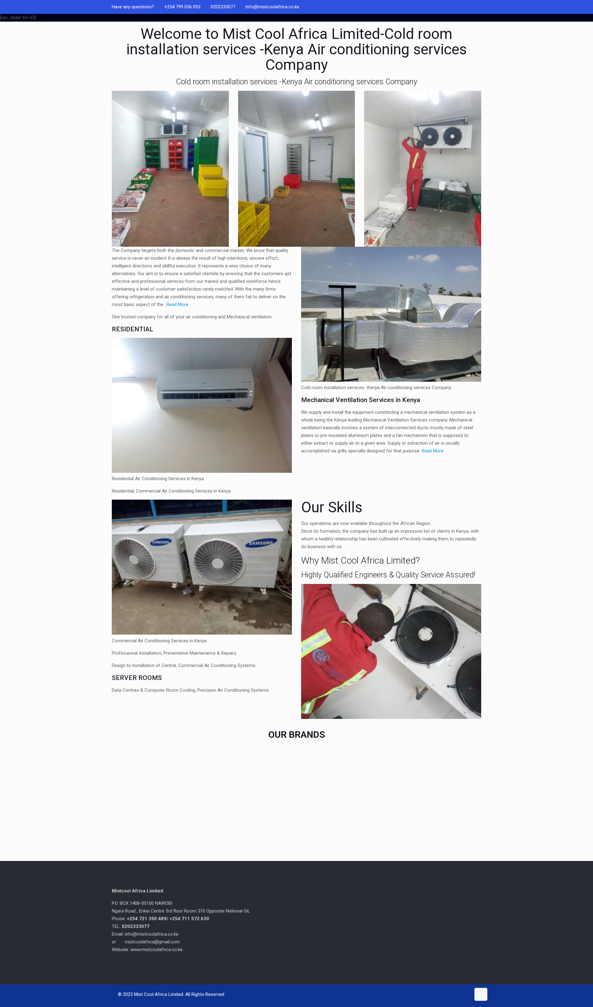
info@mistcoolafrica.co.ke (272, 7)
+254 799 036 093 (182, 7)
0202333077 (223, 7)
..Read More (176, 304)
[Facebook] (478, 7)
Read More (433, 451)
